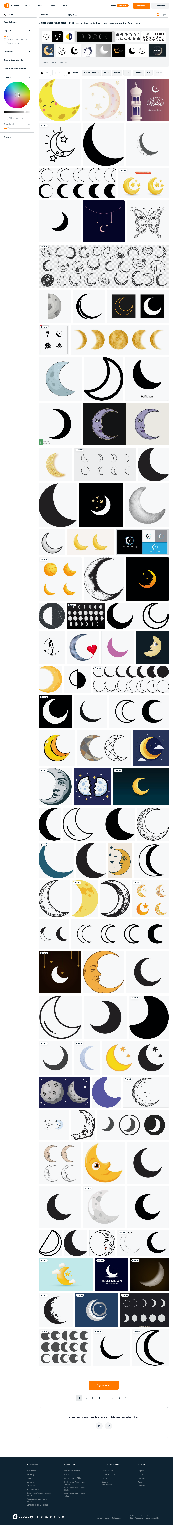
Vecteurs (15, 5)
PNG (60, 72)
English (141, 1470)
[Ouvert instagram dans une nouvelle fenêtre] (42, 1517)
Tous (9, 36)
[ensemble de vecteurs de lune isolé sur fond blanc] (60, 579)
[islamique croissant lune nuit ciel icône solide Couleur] (148, 1207)
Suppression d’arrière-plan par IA (38, 1500)
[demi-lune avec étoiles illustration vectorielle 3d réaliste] (143, 183)
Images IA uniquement (17, 39)
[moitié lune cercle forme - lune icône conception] (89, 306)
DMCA (66, 1474)
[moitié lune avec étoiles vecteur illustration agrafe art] (101, 505)
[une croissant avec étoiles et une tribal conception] (146, 1092)
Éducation (31, 1485)
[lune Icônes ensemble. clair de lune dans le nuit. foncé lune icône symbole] (120, 934)
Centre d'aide (107, 1470)
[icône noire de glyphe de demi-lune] (55, 1058)
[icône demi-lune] (87, 1058)
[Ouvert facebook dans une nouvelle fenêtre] (38, 1517)
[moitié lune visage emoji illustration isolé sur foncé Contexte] (152, 647)
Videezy (30, 1478)
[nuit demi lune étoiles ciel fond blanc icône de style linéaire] (60, 144)
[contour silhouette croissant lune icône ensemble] (77, 183)
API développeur (34, 1489)
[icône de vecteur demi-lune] (138, 306)
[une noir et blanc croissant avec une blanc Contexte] (150, 1347)
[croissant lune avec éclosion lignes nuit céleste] (153, 824)
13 (119, 1398)
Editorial (53, 5)
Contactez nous (108, 1474)
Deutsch (141, 1482)
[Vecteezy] (6, 5)
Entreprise (31, 1482)
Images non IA (13, 43)
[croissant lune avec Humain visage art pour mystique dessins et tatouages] (55, 786)
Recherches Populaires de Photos (75, 1489)
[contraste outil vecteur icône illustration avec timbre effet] (52, 616)
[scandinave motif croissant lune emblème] (50, 824)
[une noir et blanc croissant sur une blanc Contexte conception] (105, 1017)
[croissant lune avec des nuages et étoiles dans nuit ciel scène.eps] (151, 748)
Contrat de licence (72, 1470)
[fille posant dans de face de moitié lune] (52, 647)
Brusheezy (31, 1470)
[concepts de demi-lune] (52, 542)
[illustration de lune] (60, 379)
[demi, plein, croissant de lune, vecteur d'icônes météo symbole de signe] (105, 464)
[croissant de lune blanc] (104, 1207)
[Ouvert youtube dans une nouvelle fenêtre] (63, 1517)
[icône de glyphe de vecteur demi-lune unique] (55, 711)
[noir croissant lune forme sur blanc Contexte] (75, 1243)
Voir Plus (157, 50)
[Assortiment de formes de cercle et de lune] (65, 1347)
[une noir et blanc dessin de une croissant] (147, 144)
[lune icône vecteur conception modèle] (111, 1347)
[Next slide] (165, 73)
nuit (127, 72)
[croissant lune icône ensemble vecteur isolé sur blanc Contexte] (138, 616)
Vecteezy (30, 1474)
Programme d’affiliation (74, 1478)
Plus (65, 5)
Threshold (9, 124)
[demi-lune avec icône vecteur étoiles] (147, 579)
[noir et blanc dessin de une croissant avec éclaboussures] (56, 1310)
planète (138, 72)
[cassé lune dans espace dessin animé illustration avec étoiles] (92, 786)
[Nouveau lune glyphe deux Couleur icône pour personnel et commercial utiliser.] (56, 860)
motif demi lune (91, 72)
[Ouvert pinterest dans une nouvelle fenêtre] (51, 1517)
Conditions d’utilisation (101, 1518)
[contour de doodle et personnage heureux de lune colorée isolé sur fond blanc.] (54, 1125)
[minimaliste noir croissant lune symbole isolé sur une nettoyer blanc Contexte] (60, 1207)
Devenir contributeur (107, 1483)
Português (142, 1478)
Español (141, 1474)
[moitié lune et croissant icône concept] (147, 379)
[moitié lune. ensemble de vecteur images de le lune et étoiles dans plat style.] (103, 100)
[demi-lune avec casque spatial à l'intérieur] (96, 1310)
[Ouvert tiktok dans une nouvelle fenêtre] (55, 1517)
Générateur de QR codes (37, 1505)
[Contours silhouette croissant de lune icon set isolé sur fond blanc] (143, 1243)
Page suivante (104, 1385)
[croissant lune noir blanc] (83, 1125)
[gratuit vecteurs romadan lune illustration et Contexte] (141, 786)
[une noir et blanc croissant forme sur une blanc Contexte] (149, 1017)
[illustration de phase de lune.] (85, 898)
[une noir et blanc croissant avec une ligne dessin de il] (60, 1017)
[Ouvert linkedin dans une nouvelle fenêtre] (46, 1517)
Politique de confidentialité (122, 1518)
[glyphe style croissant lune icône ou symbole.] (103, 144)
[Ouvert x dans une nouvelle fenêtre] (59, 1517)
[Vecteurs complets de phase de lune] (86, 616)
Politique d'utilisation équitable (147, 1518)
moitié (117, 72)
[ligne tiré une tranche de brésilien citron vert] (50, 1243)
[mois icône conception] (57, 748)
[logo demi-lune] (111, 1274)
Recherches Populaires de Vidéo (75, 1494)
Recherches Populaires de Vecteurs (75, 1483)
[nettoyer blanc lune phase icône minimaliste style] (58, 505)
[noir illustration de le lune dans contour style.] (104, 579)
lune (106, 72)
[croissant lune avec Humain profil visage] (103, 972)
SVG (46, 72)
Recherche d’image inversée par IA (39, 1494)
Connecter (160, 5)
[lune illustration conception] (54, 898)
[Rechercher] (158, 14)
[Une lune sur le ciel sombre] (149, 1274)
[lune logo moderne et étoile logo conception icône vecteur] (142, 542)
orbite (159, 72)
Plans (113, 5)
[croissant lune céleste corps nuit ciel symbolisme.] (115, 898)
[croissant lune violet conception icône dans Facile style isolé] (106, 1092)
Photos (28, 5)
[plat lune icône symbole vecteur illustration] (117, 647)
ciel (148, 72)
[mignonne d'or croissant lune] (50, 679)
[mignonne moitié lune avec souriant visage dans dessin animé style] (59, 100)
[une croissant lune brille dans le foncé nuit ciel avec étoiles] (148, 1163)
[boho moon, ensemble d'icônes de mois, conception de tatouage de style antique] (60, 1163)
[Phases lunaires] (144, 1310)
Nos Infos (106, 1478)
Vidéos (40, 5)
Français (141, 1485)
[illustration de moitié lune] (55, 306)
